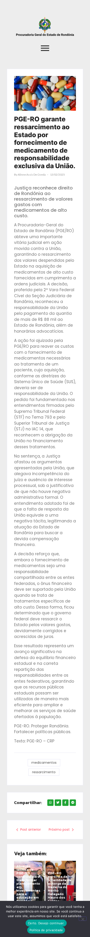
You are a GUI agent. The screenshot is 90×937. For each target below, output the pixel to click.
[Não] (83, 919)
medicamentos (44, 762)
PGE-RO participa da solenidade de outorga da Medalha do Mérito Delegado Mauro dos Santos (59, 886)
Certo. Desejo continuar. (46, 923)
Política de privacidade (46, 930)
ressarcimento (44, 772)
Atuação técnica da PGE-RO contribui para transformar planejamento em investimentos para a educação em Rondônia (28, 883)
